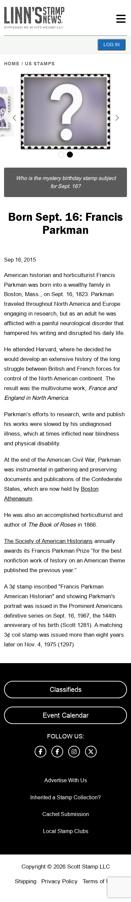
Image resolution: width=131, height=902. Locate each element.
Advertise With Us (65, 780)
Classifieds (66, 689)
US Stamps (40, 63)
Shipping (25, 881)
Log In (111, 44)
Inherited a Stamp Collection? (65, 797)
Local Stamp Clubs (65, 831)
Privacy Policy (59, 881)
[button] (14, 117)
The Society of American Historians (48, 541)
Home (11, 63)
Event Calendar (66, 715)
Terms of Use (99, 881)
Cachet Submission (65, 814)
